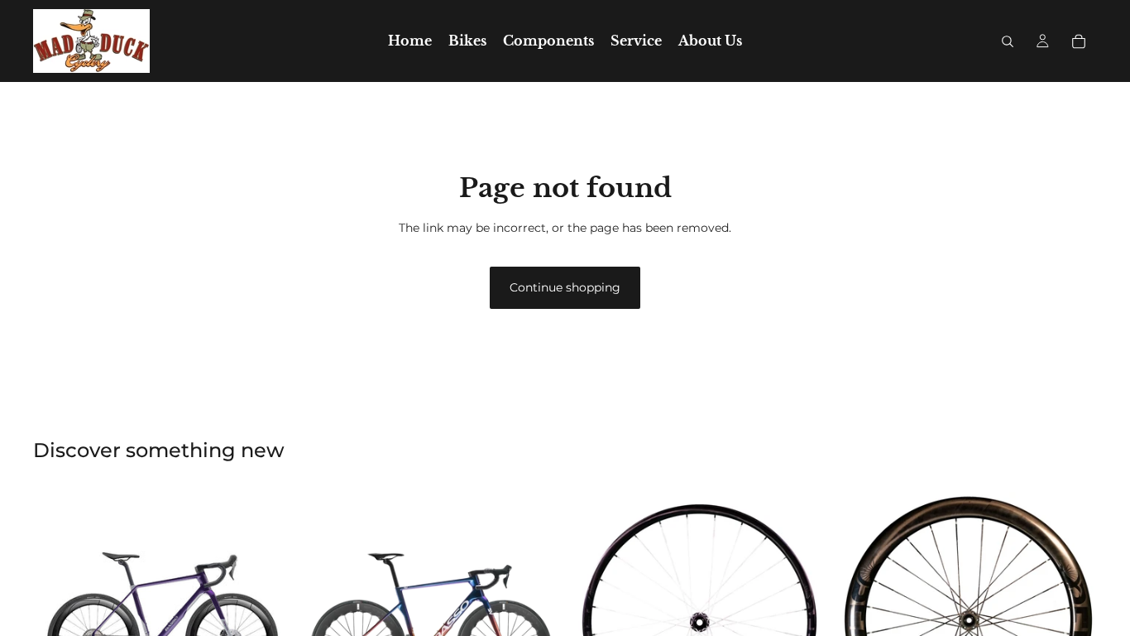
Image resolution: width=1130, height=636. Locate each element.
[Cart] (1079, 41)
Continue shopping (565, 287)
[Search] (1007, 41)
